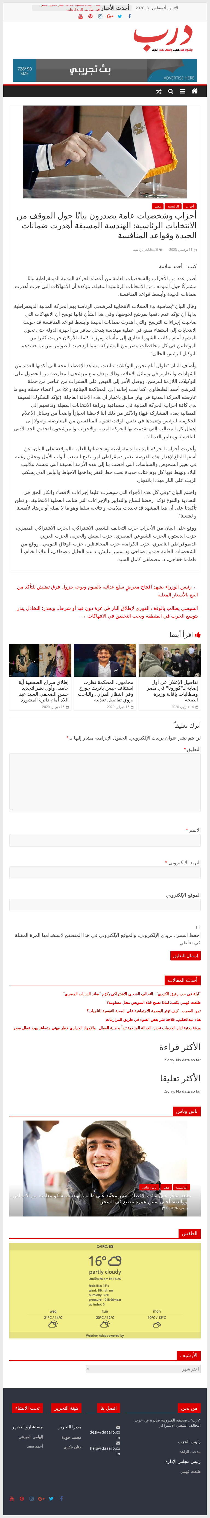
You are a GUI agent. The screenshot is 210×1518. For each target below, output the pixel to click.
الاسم (193, 830)
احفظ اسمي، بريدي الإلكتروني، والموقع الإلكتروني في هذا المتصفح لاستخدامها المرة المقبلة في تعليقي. (108, 939)
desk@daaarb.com (105, 1434)
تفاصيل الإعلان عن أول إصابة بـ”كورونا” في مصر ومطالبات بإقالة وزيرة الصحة (172, 691)
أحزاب (189, 206)
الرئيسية (173, 206)
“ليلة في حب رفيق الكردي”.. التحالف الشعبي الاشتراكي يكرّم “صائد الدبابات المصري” (132, 993)
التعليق (192, 749)
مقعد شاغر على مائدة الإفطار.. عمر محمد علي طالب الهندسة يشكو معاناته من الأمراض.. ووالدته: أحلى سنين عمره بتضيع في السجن (100, 1198)
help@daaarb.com (105, 1451)
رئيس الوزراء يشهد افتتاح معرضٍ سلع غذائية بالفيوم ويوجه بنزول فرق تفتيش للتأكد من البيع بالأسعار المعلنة (107, 590)
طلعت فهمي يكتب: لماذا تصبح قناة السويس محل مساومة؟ (154, 1002)
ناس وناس (149, 1187)
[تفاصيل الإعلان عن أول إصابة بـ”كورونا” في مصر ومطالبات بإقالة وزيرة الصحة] (170, 647)
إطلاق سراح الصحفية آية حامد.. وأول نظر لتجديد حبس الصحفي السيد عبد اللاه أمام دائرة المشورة (44, 691)
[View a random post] (159, 91)
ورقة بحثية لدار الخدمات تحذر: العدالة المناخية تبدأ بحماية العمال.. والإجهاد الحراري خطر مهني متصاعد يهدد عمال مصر (107, 1027)
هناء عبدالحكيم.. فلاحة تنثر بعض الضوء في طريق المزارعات (69, 10)
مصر (157, 206)
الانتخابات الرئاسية (145, 249)
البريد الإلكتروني (183, 862)
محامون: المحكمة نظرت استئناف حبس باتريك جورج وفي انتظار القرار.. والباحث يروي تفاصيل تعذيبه (105, 691)
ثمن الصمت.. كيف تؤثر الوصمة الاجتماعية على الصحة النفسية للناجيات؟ (144, 1010)
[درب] (195, 91)
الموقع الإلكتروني (183, 895)
